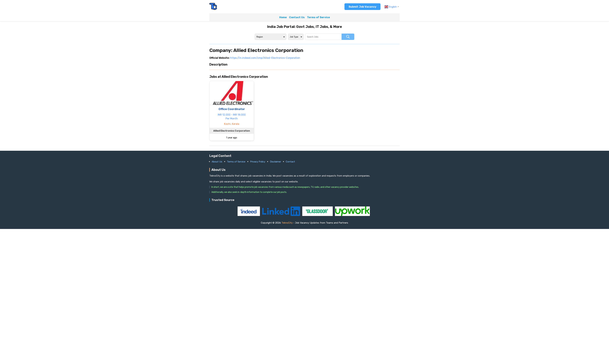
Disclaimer (275, 161)
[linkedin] (281, 215)
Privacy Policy (257, 161)
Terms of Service (318, 17)
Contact (290, 161)
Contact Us (297, 17)
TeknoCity (287, 222)
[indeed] (249, 215)
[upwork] (352, 215)
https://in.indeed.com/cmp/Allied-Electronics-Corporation (265, 57)
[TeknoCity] (213, 9)
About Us (217, 161)
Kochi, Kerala (231, 123)
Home (283, 17)
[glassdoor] (317, 215)
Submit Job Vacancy (362, 6)
